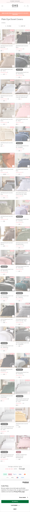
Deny (15, 509)
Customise (14, 505)
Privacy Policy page (19, 491)
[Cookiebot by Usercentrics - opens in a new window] (22, 483)
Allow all (15, 501)
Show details (22, 497)
